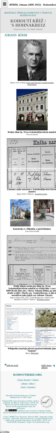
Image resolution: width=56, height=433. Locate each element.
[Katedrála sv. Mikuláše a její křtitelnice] (20, 212)
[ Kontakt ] (31, 387)
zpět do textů (12, 365)
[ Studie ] (35, 380)
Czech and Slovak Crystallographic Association (40, 84)
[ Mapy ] (32, 384)
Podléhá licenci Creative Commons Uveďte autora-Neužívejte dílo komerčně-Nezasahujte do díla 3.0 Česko (28, 412)
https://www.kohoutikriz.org (38, 422)
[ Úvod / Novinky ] (24, 380)
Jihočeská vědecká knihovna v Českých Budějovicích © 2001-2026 (21, 396)
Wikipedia (35, 353)
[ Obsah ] (24, 384)
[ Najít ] (23, 387)
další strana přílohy (46, 366)
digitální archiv (41, 194)
